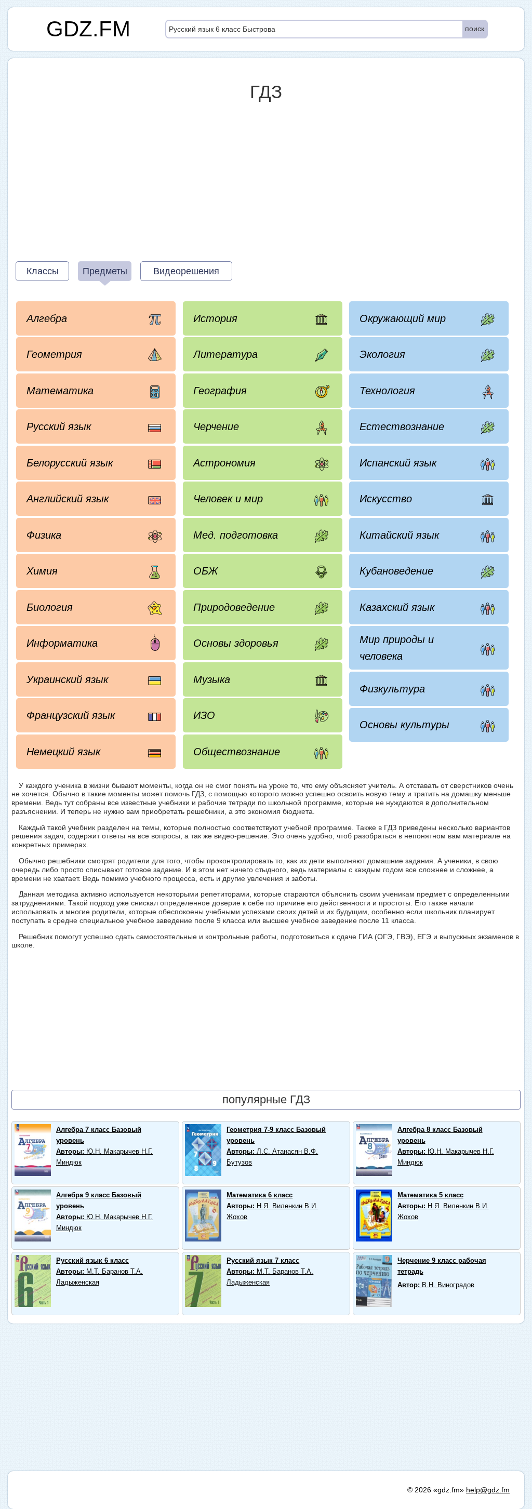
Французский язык (70, 715)
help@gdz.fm (488, 1490)
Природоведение (234, 607)
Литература (225, 354)
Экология (382, 354)
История (215, 318)
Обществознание (236, 751)
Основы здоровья (235, 643)
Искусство (386, 498)
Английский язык (67, 498)
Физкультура (392, 689)
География (220, 390)
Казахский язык (397, 607)
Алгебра (46, 318)
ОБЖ (205, 571)
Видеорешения (186, 271)
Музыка (211, 679)
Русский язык (58, 426)
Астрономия (224, 463)
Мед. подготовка (235, 535)
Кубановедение (396, 571)
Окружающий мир (403, 318)
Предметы (105, 271)
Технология (387, 390)
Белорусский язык (69, 463)
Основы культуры (404, 724)
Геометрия (54, 354)
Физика (43, 535)
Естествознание (402, 426)
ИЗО (204, 715)
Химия (42, 571)
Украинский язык (67, 679)
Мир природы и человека (397, 648)
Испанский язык (398, 463)
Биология (49, 607)
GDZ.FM (88, 29)
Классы (42, 271)
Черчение (216, 426)
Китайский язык (399, 535)
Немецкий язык (63, 751)
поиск (474, 28)
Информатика (62, 643)
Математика (60, 390)
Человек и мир (228, 498)
